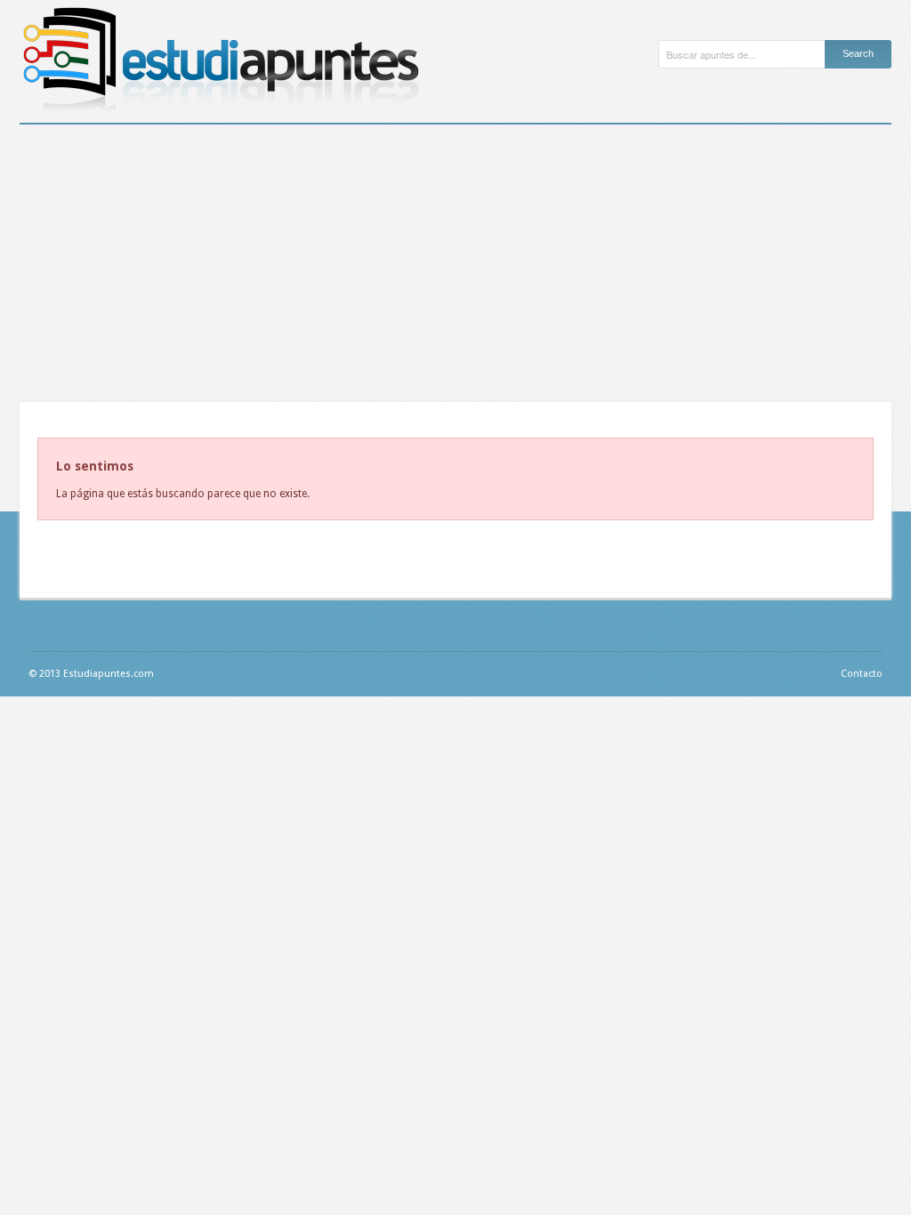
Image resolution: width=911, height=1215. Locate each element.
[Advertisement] (455, 257)
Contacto (862, 674)
